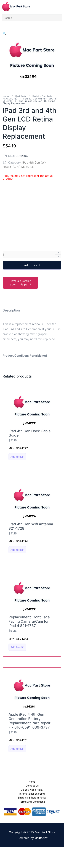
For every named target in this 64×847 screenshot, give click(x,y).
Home (6, 96)
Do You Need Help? (32, 789)
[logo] (16, 6)
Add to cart (32, 265)
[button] (4, 33)
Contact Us (32, 785)
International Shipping (32, 793)
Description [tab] (11, 310)
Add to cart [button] (17, 456)
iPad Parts (20, 96)
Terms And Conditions (32, 801)
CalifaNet (41, 838)
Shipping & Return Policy (32, 797)
